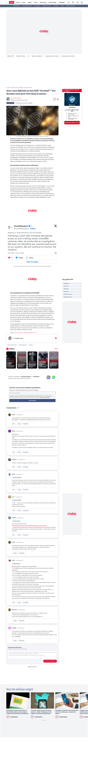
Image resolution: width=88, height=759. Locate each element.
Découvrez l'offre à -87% (72, 122)
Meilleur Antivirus (21, 56)
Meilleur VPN (10, 56)
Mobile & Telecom (47, 5)
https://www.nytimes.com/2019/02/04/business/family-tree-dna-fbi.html (29, 525)
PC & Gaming (37, 5)
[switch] (77, 2)
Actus (18, 2)
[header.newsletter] (73, 2)
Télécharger (52, 2)
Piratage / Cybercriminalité (25, 87)
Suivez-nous (10, 103)
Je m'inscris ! (32, 400)
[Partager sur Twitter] (84, 752)
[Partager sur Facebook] (84, 748)
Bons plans (43, 2)
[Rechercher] (68, 2)
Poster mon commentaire (50, 661)
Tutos (35, 2)
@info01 (14, 566)
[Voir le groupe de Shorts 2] (32, 370)
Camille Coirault (17, 98)
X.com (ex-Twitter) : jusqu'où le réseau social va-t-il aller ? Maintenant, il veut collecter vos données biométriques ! (41, 712)
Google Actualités (25, 376)
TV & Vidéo (55, 5)
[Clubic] (11, 2)
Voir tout (56, 348)
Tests (23, 2)
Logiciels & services (27, 5)
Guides (30, 2)
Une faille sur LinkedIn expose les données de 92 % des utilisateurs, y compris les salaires (66, 712)
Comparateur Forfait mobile (52, 56)
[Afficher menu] (6, 2)
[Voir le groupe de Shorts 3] (34, 370)
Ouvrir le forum (33, 666)
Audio (62, 5)
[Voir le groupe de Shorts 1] (31, 370)
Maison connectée (70, 5)
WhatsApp (36, 376)
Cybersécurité (16, 5)
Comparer (62, 2)
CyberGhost (72, 107)
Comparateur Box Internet (68, 56)
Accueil (8, 87)
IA (28, 56)
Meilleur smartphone (37, 56)
